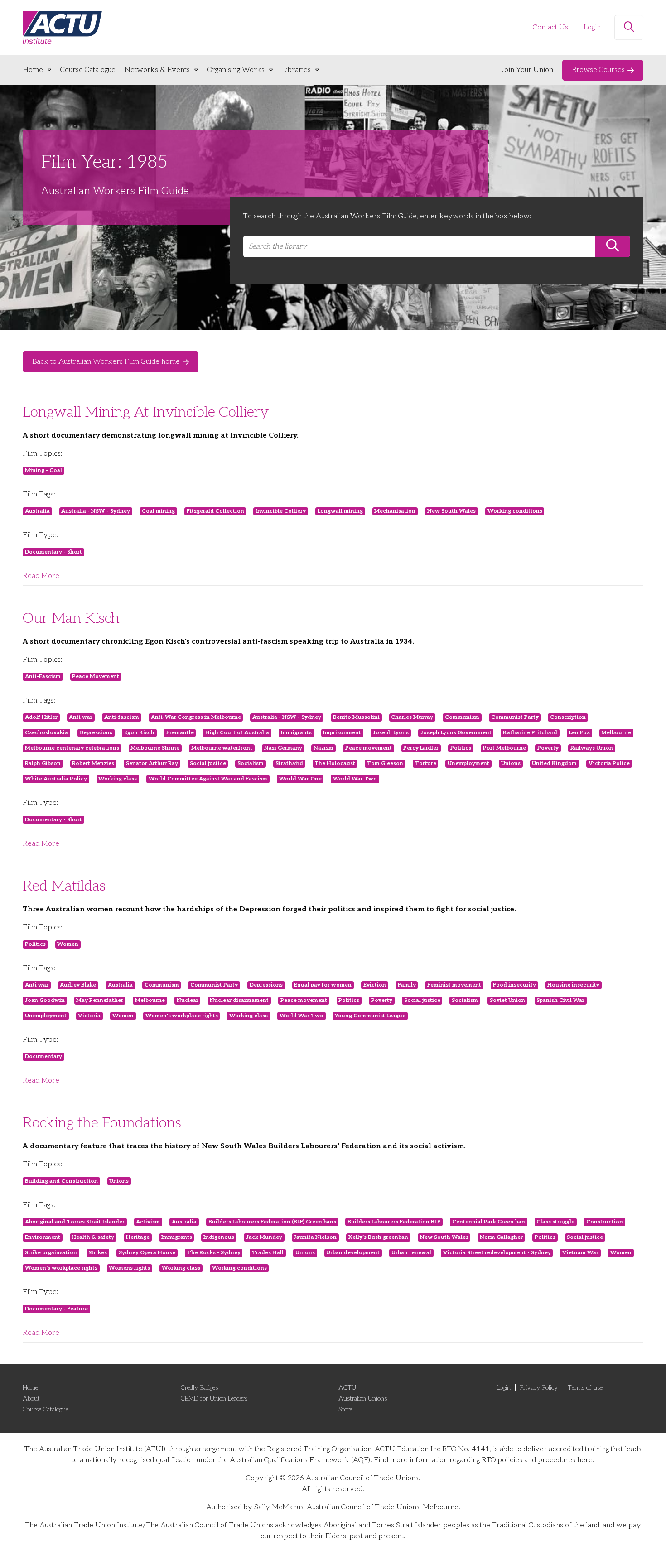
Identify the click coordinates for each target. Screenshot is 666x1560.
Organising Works (236, 70)
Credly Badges (199, 1387)
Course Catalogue (88, 70)
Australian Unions (362, 1398)
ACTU (347, 1387)
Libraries (296, 70)
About (31, 1398)
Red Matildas (64, 886)
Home (33, 70)
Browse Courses (598, 70)
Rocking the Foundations (102, 1122)
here (585, 1460)
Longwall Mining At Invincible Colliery (146, 412)
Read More (41, 576)
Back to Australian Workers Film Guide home (106, 361)
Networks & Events (157, 70)
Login (591, 27)
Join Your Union (527, 70)
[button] (629, 27)
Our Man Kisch (71, 618)
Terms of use (585, 1387)
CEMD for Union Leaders (214, 1398)
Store (345, 1409)
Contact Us (550, 27)
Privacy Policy (539, 1387)
